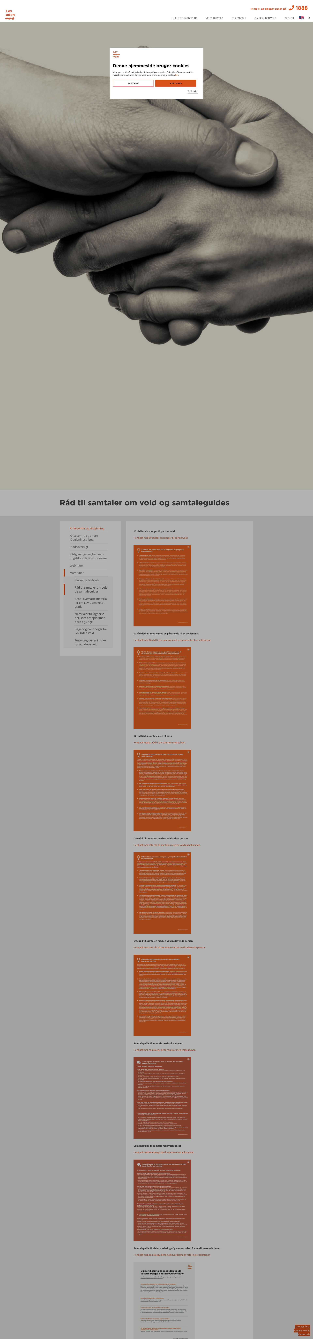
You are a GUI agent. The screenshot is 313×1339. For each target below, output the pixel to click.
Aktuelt (289, 18)
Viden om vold (214, 18)
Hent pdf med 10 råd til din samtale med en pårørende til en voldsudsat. (172, 640)
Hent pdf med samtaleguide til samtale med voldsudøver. (165, 1050)
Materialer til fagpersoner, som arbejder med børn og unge (90, 618)
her (176, 75)
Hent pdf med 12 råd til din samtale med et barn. (160, 742)
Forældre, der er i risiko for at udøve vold (90, 642)
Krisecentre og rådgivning (87, 528)
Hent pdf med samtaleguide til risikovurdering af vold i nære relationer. (172, 1254)
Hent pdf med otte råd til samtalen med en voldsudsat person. (167, 845)
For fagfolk (238, 18)
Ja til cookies (176, 83)
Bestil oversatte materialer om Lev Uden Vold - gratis (91, 603)
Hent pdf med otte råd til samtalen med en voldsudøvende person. (169, 947)
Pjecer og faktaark (87, 580)
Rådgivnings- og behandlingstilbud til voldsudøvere (88, 556)
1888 (279, 8)
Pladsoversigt (79, 547)
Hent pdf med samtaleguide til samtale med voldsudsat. (164, 1152)
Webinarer (77, 565)
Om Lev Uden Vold (265, 18)
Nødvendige (133, 83)
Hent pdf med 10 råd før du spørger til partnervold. (161, 537)
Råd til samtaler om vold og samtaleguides (91, 589)
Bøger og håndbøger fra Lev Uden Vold (91, 631)
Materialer (77, 573)
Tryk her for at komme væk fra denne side (302, 1330)
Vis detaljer (193, 91)
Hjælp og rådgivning (184, 18)
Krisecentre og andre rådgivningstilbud (84, 538)
